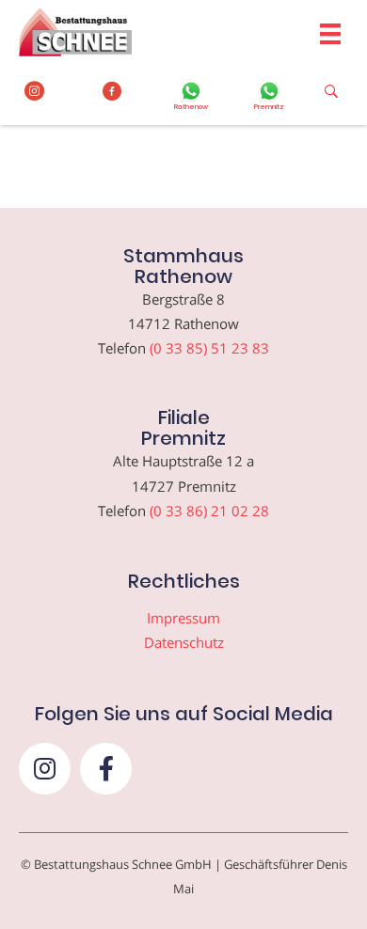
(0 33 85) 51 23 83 (209, 348)
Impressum (183, 617)
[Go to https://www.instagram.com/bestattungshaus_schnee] (34, 91)
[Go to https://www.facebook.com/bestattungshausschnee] (112, 91)
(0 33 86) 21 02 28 (209, 510)
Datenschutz (184, 642)
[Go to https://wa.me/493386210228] (268, 97)
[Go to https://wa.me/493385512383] (190, 97)
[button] (45, 769)
